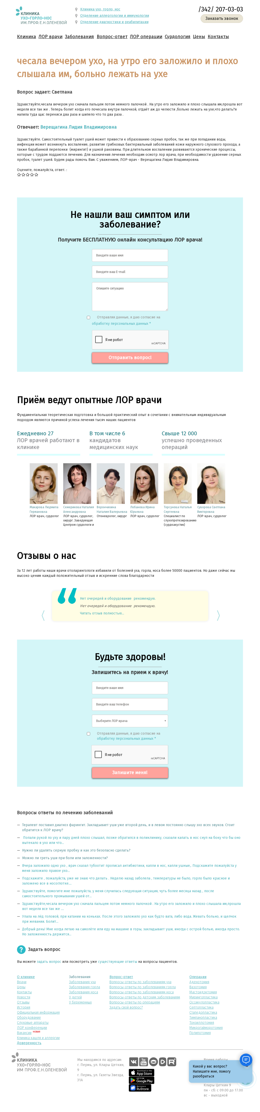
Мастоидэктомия (203, 992)
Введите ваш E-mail (110, 272)
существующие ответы (117, 962)
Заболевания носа (83, 992)
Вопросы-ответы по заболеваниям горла (142, 987)
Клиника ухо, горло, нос (100, 9)
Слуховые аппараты (32, 1023)
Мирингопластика (203, 997)
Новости (23, 997)
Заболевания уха (82, 982)
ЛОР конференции (32, 1028)
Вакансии (24, 1033)
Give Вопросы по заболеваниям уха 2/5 (23, 174)
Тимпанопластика (203, 1017)
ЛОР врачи (50, 36)
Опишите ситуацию (110, 288)
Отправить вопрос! (130, 357)
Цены (199, 36)
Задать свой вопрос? (126, 1007)
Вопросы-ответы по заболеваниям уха (140, 982)
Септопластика (201, 1007)
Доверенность (29, 1043)
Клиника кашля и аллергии (38, 1038)
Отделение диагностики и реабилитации (114, 22)
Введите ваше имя (109, 255)
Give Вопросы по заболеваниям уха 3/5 (28, 174)
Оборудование (29, 1017)
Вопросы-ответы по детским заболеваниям (144, 997)
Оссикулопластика (204, 1002)
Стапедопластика (203, 1012)
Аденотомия (199, 982)
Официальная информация (38, 1012)
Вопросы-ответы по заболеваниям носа (141, 992)
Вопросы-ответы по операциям (134, 1002)
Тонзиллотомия (201, 1023)
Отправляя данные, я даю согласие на (128, 317)
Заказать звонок (221, 18)
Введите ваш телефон (112, 704)
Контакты (218, 36)
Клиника (26, 36)
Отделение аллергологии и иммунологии (114, 15)
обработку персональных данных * (121, 323)
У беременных (80, 1002)
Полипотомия (200, 1033)
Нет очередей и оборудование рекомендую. (118, 598)
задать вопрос (49, 962)
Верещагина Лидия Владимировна (78, 127)
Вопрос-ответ (112, 36)
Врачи (21, 982)
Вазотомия (198, 987)
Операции (197, 977)
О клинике (26, 977)
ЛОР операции (146, 36)
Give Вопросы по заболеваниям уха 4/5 (32, 174)
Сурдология (177, 36)
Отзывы (23, 1002)
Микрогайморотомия (206, 1028)
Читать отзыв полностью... (102, 613)
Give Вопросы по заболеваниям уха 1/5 (19, 174)
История (23, 1007)
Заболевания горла (84, 987)
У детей (75, 997)
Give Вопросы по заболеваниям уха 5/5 (36, 174)
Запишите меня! (130, 772)
